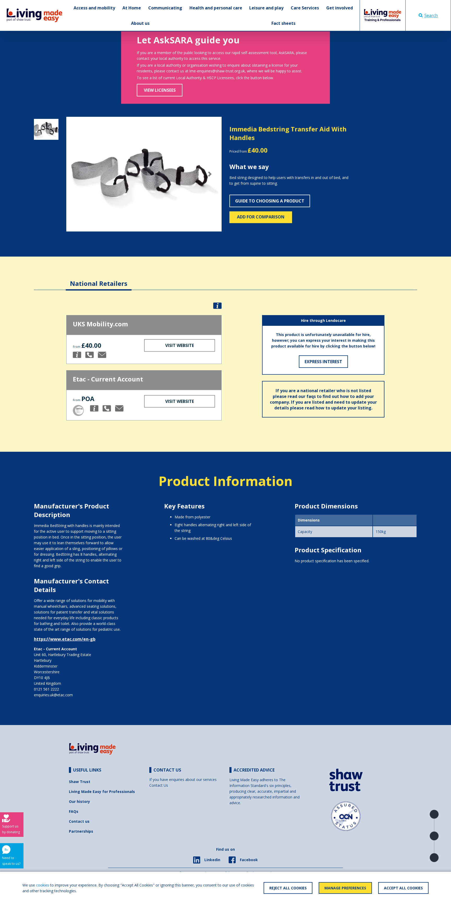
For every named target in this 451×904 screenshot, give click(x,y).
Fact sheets (283, 23)
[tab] (99, 279)
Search (431, 15)
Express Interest (323, 361)
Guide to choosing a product (269, 201)
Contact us (79, 821)
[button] (78, 174)
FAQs (73, 811)
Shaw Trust (79, 781)
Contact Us (158, 785)
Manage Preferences (345, 887)
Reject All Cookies (288, 887)
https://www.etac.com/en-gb (65, 639)
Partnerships (81, 831)
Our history (79, 801)
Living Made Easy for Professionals (102, 791)
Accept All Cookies (403, 887)
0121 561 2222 (46, 689)
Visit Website (179, 345)
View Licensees (160, 90)
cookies (42, 885)
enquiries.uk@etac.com (53, 694)
